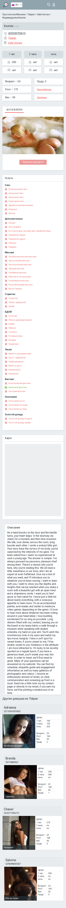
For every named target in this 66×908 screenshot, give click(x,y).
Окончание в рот (16, 401)
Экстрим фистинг (17, 391)
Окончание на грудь (18, 405)
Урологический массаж (19, 264)
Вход (54, 4)
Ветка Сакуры (15, 288)
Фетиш (11, 213)
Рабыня (12, 328)
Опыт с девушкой (17, 357)
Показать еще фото (33, 162)
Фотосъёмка (14, 227)
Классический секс (17, 189)
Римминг (12, 247)
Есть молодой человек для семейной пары (29, 231)
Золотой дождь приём (19, 422)
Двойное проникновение (20, 205)
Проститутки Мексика (13, 14)
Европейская (44, 89)
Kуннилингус (14, 369)
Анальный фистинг (17, 387)
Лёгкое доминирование (20, 320)
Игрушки (12, 209)
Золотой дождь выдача (20, 418)
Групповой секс (16, 201)
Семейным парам (16, 235)
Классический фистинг (19, 383)
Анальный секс (15, 193)
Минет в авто (15, 365)
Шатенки (42, 97)
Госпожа (12, 316)
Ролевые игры (15, 336)
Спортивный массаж (18, 280)
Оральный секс (16, 197)
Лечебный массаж (17, 272)
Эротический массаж (18, 260)
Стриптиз (13, 298)
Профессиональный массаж (22, 256)
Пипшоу (12, 243)
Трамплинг (13, 344)
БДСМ (11, 324)
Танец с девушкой (17, 302)
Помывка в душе (16, 239)
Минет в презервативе (19, 353)
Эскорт (12, 223)
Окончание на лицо (17, 409)
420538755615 (16, 33)
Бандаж (12, 340)
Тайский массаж (16, 268)
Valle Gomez (43, 14)
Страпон (12, 332)
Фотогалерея (14, 109)
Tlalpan (31, 14)
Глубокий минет (16, 361)
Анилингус (13, 373)
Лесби (11, 306)
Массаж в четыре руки (19, 276)
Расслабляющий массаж (20, 284)
